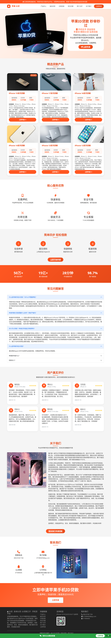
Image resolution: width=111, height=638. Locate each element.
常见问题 (70, 6)
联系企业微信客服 (48, 636)
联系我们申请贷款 (55, 531)
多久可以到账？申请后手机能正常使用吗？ (22, 328)
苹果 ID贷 (15, 6)
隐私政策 (63, 633)
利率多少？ (12, 360)
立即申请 (99, 6)
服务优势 (52, 6)
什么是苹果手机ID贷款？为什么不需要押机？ (23, 297)
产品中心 (43, 6)
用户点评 (79, 6)
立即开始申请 (55, 259)
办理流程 (61, 6)
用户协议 (70, 633)
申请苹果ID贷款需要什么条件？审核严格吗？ (23, 313)
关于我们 (88, 6)
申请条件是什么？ (14, 356)
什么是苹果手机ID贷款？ (16, 346)
